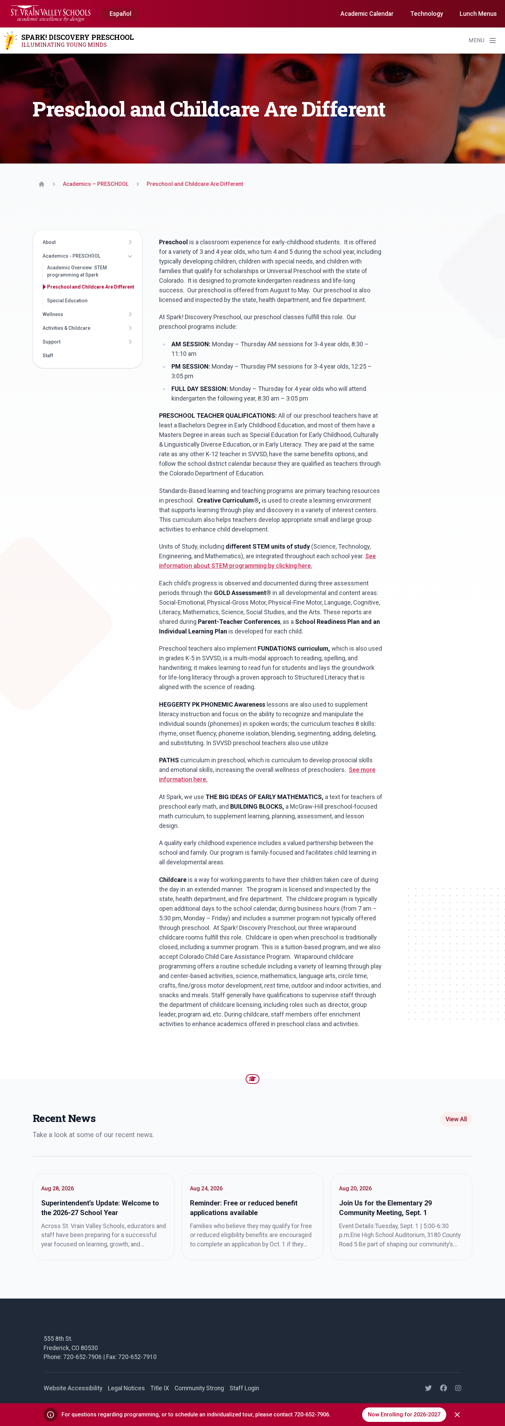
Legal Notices (126, 1388)
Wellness (53, 314)
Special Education (67, 300)
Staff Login (244, 1388)
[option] (120, 14)
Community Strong (199, 1388)
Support (51, 342)
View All (456, 1119)
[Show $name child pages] (130, 242)
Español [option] (120, 13)
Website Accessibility (73, 1388)
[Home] (41, 184)
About (49, 242)
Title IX (159, 1388)
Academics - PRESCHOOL (71, 256)
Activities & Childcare (66, 328)
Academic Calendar (367, 13)
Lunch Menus (478, 13)
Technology (426, 13)
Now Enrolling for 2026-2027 (404, 1414)
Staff (48, 355)
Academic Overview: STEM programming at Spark (77, 271)
